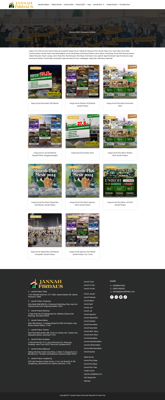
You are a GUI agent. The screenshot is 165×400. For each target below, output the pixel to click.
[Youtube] (121, 297)
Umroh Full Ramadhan (92, 345)
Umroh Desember (90, 328)
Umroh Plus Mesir (90, 364)
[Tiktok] (125, 297)
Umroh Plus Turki (90, 367)
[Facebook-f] (112, 297)
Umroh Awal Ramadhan (92, 341)
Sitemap (87, 381)
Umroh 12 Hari (89, 285)
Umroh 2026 (68, 5)
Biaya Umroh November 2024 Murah (45, 103)
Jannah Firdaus (43, 5)
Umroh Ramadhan (90, 338)
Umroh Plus (97, 5)
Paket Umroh (56, 5)
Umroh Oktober (89, 321)
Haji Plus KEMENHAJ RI (93, 374)
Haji (89, 5)
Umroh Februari (89, 297)
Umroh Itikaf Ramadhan (93, 348)
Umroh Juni (88, 308)
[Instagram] (116, 297)
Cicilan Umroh (112, 5)
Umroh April (88, 304)
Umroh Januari (89, 294)
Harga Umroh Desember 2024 (82, 153)
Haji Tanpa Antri (90, 377)
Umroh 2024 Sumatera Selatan (43, 51)
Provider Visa (125, 5)
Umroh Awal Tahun (91, 335)
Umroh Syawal (89, 352)
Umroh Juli (88, 311)
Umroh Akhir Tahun (91, 331)
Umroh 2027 (80, 5)
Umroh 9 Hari (89, 282)
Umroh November (90, 324)
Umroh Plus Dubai (90, 360)
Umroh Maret (89, 301)
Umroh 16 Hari (89, 289)
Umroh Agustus (90, 314)
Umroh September (91, 318)
